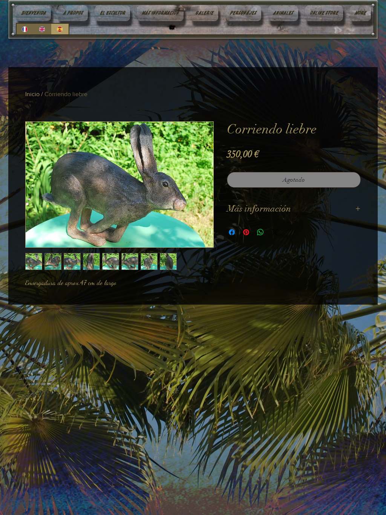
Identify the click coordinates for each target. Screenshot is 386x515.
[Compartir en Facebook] (231, 232)
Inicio (32, 94)
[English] (42, 29)
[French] (25, 29)
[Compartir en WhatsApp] (260, 232)
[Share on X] (274, 232)
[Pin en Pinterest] (246, 232)
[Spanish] (60, 29)
